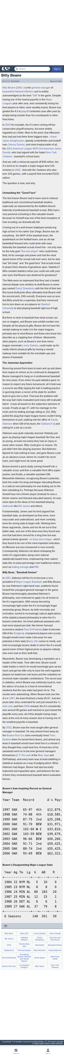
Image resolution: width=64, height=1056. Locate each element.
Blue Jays (43, 755)
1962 (19, 87)
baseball (7, 91)
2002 (8, 124)
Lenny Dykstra (30, 345)
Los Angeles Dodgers (24, 966)
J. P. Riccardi (23, 755)
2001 (9, 148)
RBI (36, 567)
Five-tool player (24, 950)
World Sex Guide (55, 958)
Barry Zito (32, 641)
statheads (7, 506)
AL (59, 702)
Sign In (57, 69)
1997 (8, 578)
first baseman (46, 148)
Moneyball (39, 945)
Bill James (24, 506)
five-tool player (30, 251)
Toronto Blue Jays (24, 945)
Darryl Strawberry (25, 288)
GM (35, 95)
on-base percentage (41, 539)
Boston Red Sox (16, 735)
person (6, 81)
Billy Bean (9, 933)
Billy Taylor (39, 966)
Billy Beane (8, 87)
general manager (41, 87)
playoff (25, 111)
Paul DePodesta (33, 629)
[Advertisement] (32, 33)
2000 (27, 706)
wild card (7, 706)
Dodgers (18, 633)
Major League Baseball (29, 582)
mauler (16, 81)
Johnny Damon (16, 144)
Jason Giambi (55, 933)
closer (53, 136)
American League (22, 148)
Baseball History (55, 945)
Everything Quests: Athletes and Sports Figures (24, 957)
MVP (35, 148)
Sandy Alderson (55, 950)
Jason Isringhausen (13, 140)
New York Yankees (55, 966)
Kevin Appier (39, 958)
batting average (20, 567)
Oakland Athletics (24, 91)
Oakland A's (47, 423)
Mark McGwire (40, 950)
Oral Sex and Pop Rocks (55, 939)
